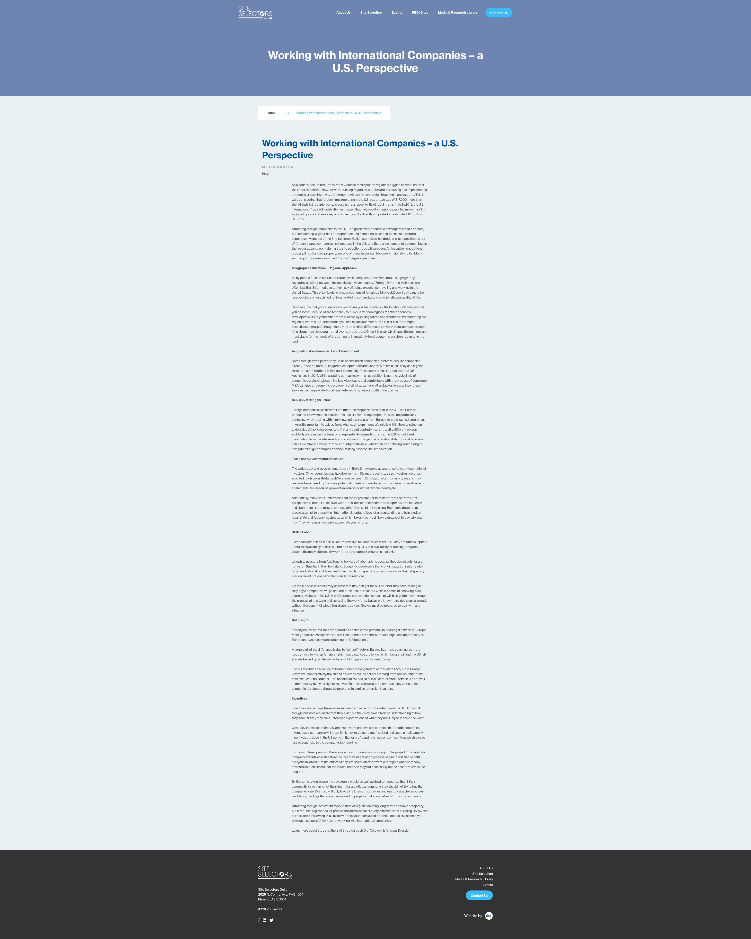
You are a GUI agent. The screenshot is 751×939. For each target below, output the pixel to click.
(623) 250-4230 (270, 909)
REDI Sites (420, 12)
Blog (265, 174)
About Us (343, 12)
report (360, 204)
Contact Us (499, 13)
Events (397, 12)
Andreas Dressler (398, 830)
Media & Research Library (458, 12)
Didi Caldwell (373, 830)
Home (271, 113)
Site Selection (371, 12)
